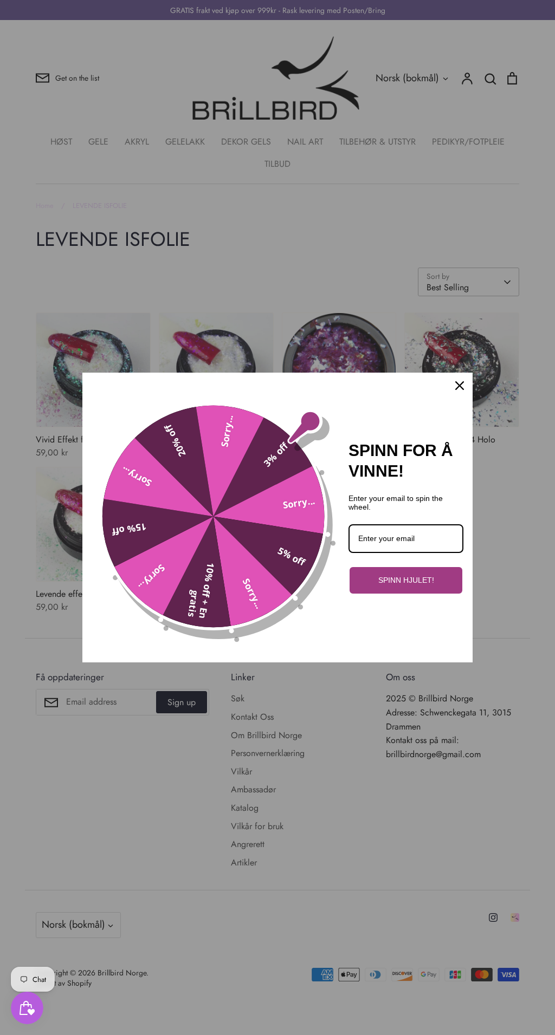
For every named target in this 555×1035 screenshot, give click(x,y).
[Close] (460, 386)
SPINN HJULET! (406, 580)
